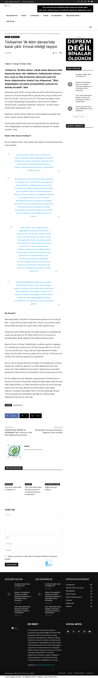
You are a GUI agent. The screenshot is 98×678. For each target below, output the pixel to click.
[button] (90, 27)
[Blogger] (68, 632)
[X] (85, 1)
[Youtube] (91, 1)
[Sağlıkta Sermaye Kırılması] (54, 479)
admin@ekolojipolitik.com (45, 665)
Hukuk (15, 34)
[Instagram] (82, 1)
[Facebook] (78, 1)
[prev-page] (6, 499)
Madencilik (8, 484)
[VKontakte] (89, 632)
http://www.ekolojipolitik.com (33, 449)
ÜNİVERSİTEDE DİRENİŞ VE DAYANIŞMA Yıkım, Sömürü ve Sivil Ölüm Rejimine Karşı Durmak (18, 432)
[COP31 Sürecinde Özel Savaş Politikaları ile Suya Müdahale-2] (70, 108)
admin (26, 446)
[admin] (14, 451)
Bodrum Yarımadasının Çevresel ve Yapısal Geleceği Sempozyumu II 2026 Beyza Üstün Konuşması (84, 86)
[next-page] (10, 499)
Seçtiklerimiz (15, 37)
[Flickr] (79, 632)
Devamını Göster (78, 117)
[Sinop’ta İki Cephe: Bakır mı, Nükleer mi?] (13, 479)
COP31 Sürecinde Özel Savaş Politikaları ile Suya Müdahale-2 (84, 109)
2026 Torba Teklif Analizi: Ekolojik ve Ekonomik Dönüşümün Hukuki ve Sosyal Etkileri (84, 98)
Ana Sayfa (8, 34)
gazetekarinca (18, 405)
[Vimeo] (88, 1)
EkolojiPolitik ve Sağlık (52, 484)
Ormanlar (28, 484)
